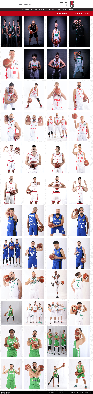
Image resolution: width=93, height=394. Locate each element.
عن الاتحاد (71, 9)
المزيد (22, 9)
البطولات (59, 9)
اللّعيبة (53, 9)
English (30, 4)
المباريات (35, 9)
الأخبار (56, 9)
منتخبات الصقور (64, 9)
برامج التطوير (27, 9)
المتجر (31, 9)
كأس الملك (40, 9)
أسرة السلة (45, 9)
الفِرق (49, 9)
